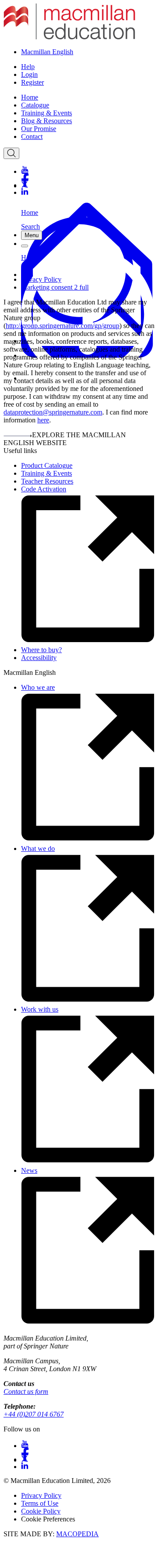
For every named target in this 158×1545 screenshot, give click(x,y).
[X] (87, 184)
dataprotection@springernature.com (53, 412)
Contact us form (26, 1391)
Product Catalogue (46, 465)
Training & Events (46, 113)
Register (32, 82)
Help (28, 66)
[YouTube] (87, 169)
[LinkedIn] (87, 192)
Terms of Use (39, 1503)
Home (29, 97)
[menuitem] (87, 97)
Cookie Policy (41, 1511)
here (43, 420)
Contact (32, 136)
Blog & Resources (46, 120)
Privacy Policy (41, 279)
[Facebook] (87, 177)
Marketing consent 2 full (55, 287)
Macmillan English (47, 51)
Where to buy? (41, 649)
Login (29, 74)
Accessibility (39, 657)
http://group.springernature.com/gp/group (62, 325)
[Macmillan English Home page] (69, 37)
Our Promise (38, 128)
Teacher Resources (47, 481)
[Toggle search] (11, 153)
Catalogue (35, 105)
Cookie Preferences (48, 1519)
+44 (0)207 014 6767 (34, 1414)
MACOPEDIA (77, 1534)
